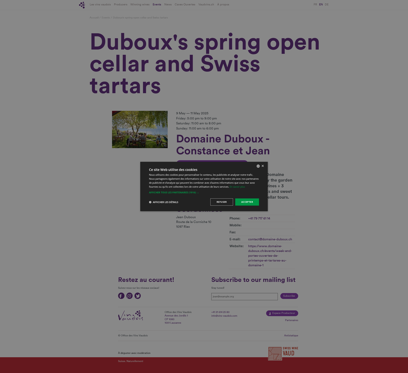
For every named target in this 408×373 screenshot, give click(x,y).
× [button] (262, 166)
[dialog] (204, 186)
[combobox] (258, 166)
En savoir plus (237, 186)
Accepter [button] (247, 201)
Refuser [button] (222, 201)
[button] (204, 192)
